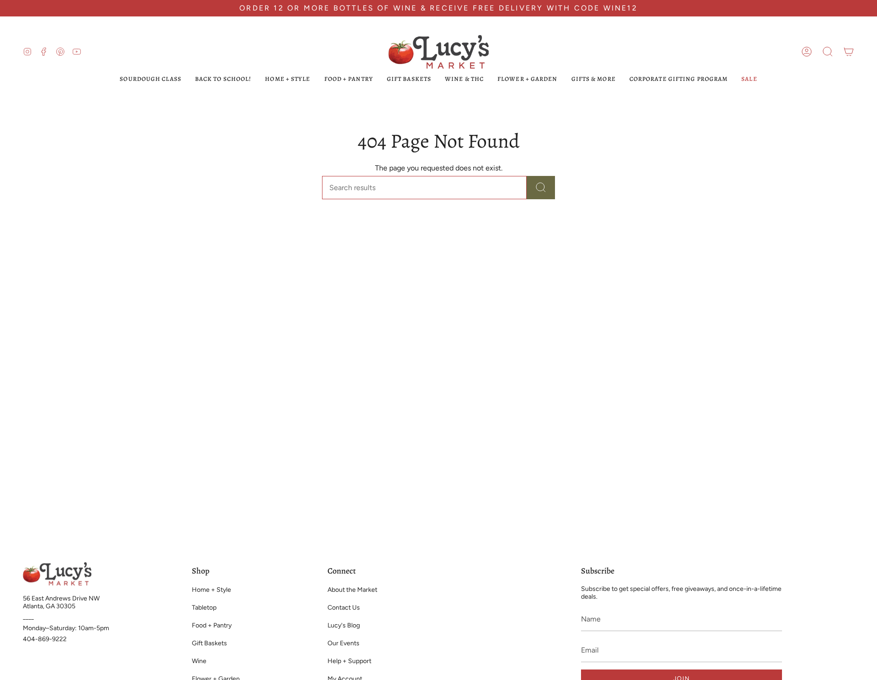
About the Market (352, 590)
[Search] (541, 187)
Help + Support (349, 661)
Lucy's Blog (344, 625)
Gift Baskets (209, 643)
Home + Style (211, 590)
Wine (199, 661)
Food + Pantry (212, 625)
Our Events (343, 643)
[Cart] (848, 52)
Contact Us (344, 607)
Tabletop (204, 607)
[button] (827, 52)
